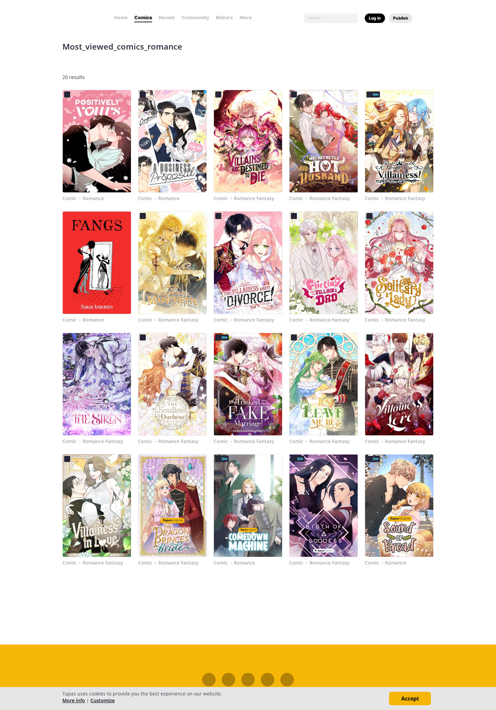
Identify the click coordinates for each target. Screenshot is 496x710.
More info (73, 700)
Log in (375, 18)
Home (121, 17)
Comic (69, 198)
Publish (400, 18)
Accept (410, 698)
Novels (167, 17)
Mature (224, 17)
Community (195, 17)
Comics (143, 17)
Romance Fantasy (254, 198)
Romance (93, 198)
